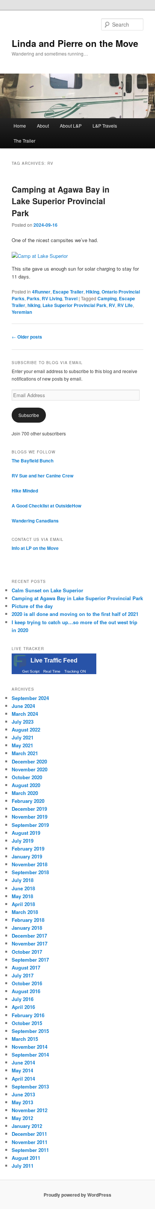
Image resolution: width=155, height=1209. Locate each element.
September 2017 (30, 959)
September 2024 (30, 698)
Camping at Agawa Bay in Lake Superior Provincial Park (60, 201)
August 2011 (26, 1157)
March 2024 (25, 713)
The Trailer (24, 140)
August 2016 (26, 991)
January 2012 (27, 1125)
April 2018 (23, 904)
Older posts (27, 336)
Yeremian (22, 312)
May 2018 (22, 896)
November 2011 (29, 1142)
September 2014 (30, 1054)
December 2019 (29, 808)
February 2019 (28, 848)
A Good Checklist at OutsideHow (46, 505)
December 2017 (29, 935)
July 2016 (22, 999)
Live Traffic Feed (54, 660)
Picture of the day (32, 606)
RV (112, 305)
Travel (71, 298)
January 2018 (27, 927)
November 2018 (29, 864)
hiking (33, 305)
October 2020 (27, 777)
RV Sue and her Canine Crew (42, 475)
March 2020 (25, 792)
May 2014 (22, 1070)
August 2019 (26, 832)
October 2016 (27, 983)
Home (20, 125)
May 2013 (22, 1102)
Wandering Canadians (35, 520)
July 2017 (22, 975)
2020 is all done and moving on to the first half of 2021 (75, 613)
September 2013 (30, 1086)
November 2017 (29, 943)
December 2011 (29, 1133)
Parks (33, 298)
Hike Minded (25, 490)
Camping (107, 298)
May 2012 (22, 1118)
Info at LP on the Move (35, 548)
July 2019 (22, 840)
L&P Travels (105, 125)
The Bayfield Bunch (32, 460)
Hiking (92, 291)
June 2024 (23, 705)
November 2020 (29, 769)
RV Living (52, 298)
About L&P (71, 125)
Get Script (31, 671)
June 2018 (23, 888)
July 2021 (22, 737)
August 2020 (26, 785)
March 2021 (25, 753)
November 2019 (29, 816)
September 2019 (30, 824)
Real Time (52, 671)
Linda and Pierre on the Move (75, 43)
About (43, 125)
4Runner (41, 291)
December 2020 (29, 761)
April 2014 (23, 1078)
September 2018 (30, 872)
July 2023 (22, 721)
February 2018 (28, 919)
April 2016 (23, 1006)
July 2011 (22, 1165)
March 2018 (25, 911)
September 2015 (30, 1030)
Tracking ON (75, 671)
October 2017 (27, 951)
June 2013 (23, 1094)
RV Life (125, 305)
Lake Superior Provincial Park (74, 305)
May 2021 (22, 745)
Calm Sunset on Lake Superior (47, 590)
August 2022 (26, 729)
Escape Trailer (68, 291)
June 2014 (23, 1062)
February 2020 (28, 800)
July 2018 (22, 880)
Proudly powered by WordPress (77, 1194)
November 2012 (29, 1110)
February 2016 (28, 1015)
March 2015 (25, 1038)
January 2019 (27, 856)
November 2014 (29, 1046)
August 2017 (26, 967)
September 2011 (30, 1149)
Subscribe (28, 415)
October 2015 (27, 1023)
